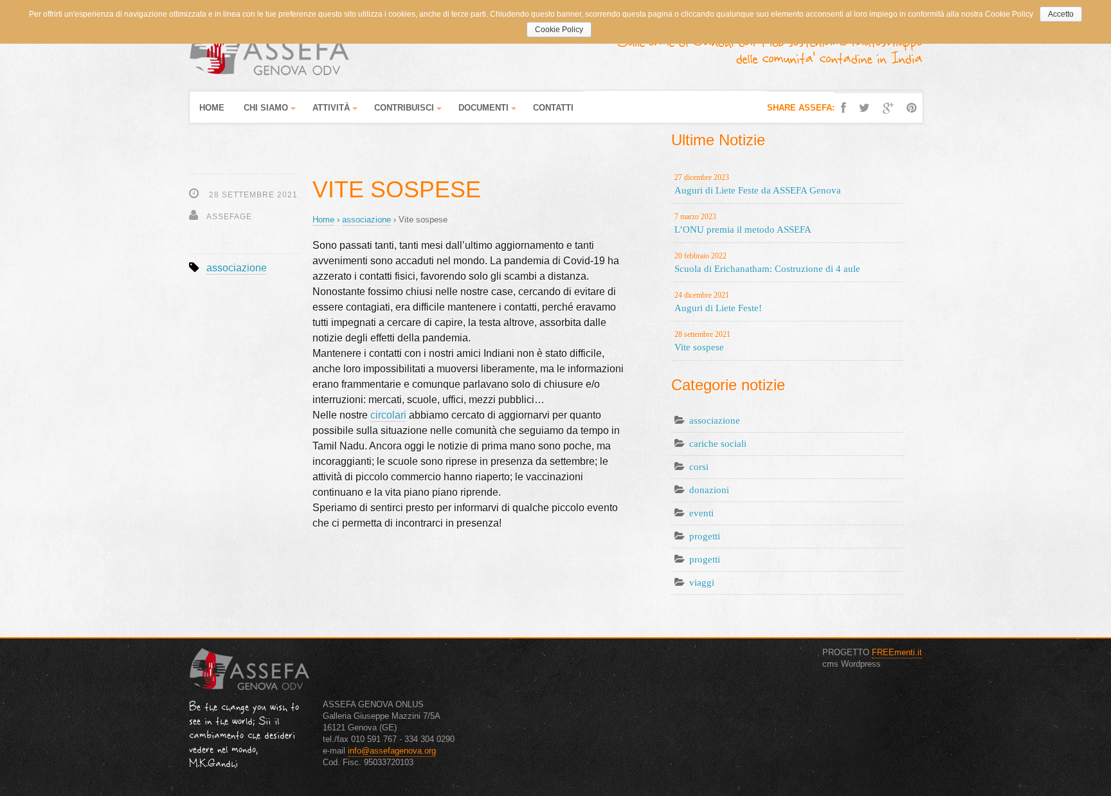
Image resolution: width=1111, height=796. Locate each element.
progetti (704, 536)
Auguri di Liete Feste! (718, 302)
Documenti (483, 108)
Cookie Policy (559, 29)
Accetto (1061, 14)
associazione (236, 267)
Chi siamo (266, 108)
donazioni (709, 490)
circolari (388, 415)
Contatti (553, 108)
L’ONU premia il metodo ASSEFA (742, 223)
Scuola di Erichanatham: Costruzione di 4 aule (767, 262)
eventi (701, 513)
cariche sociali (717, 444)
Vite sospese (702, 341)
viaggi (701, 582)
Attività (331, 108)
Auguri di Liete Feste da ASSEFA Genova (757, 184)
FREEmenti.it (897, 652)
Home (211, 108)
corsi (699, 467)
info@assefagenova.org (392, 750)
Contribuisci (404, 108)
